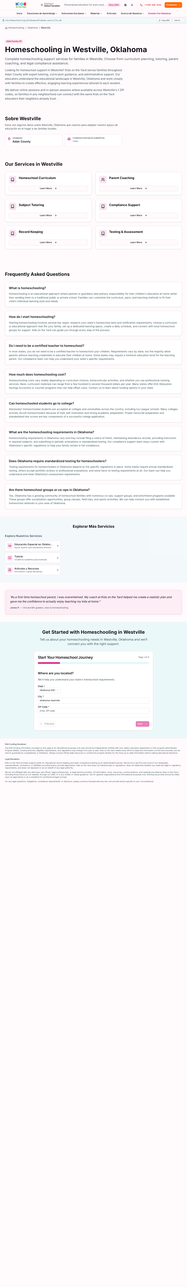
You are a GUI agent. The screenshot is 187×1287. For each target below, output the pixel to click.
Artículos (111, 13)
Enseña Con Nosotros (159, 13)
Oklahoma (32, 27)
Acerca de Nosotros (131, 13)
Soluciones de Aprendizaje (41, 13)
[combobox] (49, 690)
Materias (95, 13)
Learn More (46, 188)
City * (41, 696)
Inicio (19, 13)
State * (41, 686)
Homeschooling (16, 27)
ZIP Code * (43, 707)
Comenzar (171, 5)
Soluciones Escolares (73, 13)
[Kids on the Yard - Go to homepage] (21, 5)
